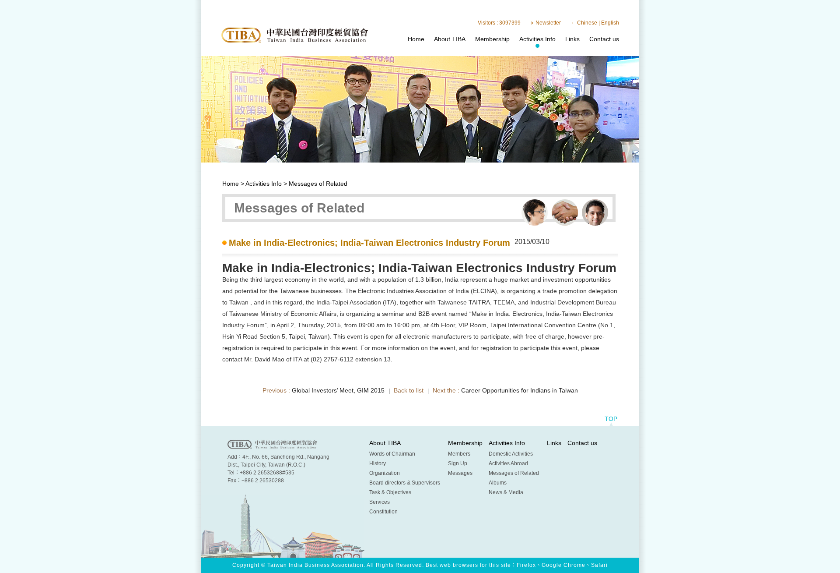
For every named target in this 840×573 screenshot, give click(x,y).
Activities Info (537, 38)
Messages (460, 473)
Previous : (323, 390)
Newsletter (548, 23)
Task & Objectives (390, 492)
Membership (492, 38)
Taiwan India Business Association (294, 35)
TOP (611, 418)
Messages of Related (514, 473)
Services (379, 502)
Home (416, 38)
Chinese (587, 23)
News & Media (506, 492)
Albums (498, 483)
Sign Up (457, 463)
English (610, 23)
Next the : (505, 390)
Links (572, 38)
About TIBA (450, 38)
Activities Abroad (508, 463)
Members (459, 454)
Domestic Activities (511, 454)
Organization (384, 473)
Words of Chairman (392, 454)
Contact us (604, 38)
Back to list (409, 390)
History (377, 463)
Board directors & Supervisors (404, 483)
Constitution (383, 512)
